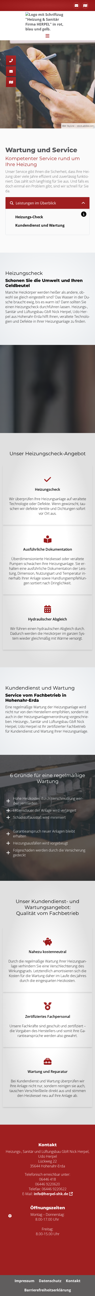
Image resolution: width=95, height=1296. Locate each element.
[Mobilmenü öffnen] (47, 35)
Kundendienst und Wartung (40, 225)
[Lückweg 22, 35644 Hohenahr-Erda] (85, 5)
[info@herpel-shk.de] (76, 5)
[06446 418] (11, 60)
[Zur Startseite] (47, 21)
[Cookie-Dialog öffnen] (10, 1216)
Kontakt (73, 1280)
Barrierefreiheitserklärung (47, 1290)
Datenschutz (50, 1280)
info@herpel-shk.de (51, 1193)
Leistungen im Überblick (36, 203)
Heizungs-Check (29, 217)
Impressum (24, 1280)
